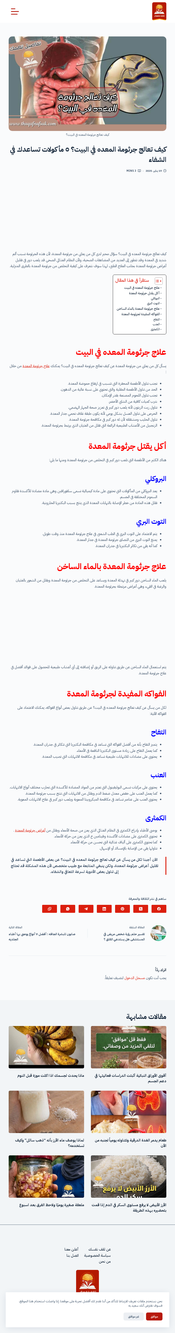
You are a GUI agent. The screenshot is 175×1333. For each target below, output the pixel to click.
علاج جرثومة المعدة (36, 366)
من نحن (105, 1261)
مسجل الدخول (134, 978)
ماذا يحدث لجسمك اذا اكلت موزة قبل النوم (50, 1075)
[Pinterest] (122, 909)
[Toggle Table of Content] (156, 281)
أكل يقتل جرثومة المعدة (144, 293)
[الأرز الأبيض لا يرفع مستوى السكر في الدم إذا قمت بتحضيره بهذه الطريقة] (128, 1176)
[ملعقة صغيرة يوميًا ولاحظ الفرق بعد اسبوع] (46, 1176)
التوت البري (153, 303)
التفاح (156, 319)
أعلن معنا (71, 1249)
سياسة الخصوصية (97, 1255)
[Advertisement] (87, 214)
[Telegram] (86, 909)
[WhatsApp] (67, 909)
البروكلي (155, 298)
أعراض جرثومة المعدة (30, 830)
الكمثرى (155, 329)
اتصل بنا (73, 1255)
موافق (154, 1316)
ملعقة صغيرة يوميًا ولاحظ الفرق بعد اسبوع (51, 1205)
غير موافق (133, 1316)
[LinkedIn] (104, 909)
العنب (156, 324)
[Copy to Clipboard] (49, 909)
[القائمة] (15, 11)
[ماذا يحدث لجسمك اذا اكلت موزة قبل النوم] (46, 1047)
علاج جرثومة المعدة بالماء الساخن (138, 308)
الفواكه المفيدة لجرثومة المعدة (140, 314)
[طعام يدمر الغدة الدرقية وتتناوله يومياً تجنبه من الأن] (128, 1112)
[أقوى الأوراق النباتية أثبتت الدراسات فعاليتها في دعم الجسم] (128, 1047)
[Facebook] (159, 909)
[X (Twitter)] (140, 909)
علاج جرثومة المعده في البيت (142, 287)
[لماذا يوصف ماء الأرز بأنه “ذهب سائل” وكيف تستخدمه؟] (46, 1112)
